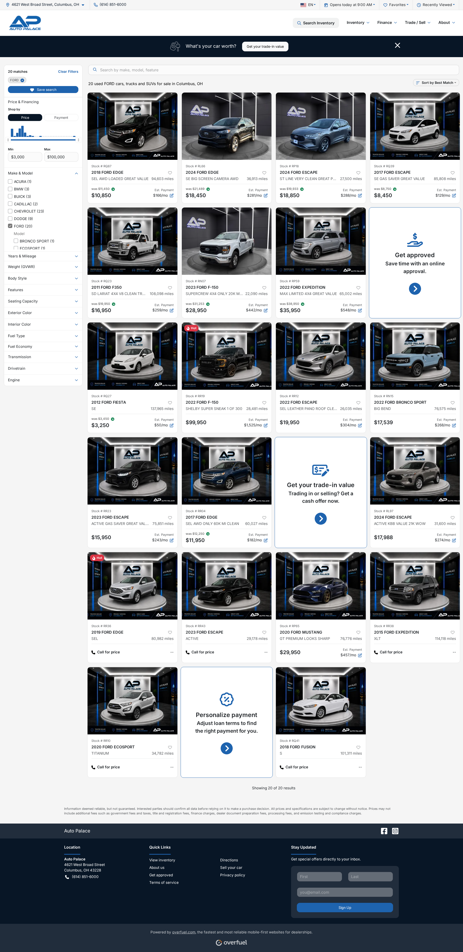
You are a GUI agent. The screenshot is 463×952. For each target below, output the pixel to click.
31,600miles (445, 523)
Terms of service (164, 882)
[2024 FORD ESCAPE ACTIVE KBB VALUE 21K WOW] (415, 470)
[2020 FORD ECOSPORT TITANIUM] (132, 700)
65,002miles (351, 293)
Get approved (161, 875)
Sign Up (345, 907)
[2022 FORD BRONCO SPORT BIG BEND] (415, 356)
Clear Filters (68, 71)
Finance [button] (384, 22)
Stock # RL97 (383, 511)
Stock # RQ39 (384, 166)
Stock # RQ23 (101, 281)
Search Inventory (318, 22)
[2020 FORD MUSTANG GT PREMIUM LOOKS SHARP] (321, 585)
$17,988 (383, 537)
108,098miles (162, 293)
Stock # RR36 (101, 626)
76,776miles (351, 638)
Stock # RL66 (195, 166)
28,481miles (257, 408)
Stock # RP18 (289, 166)
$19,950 (290, 422)
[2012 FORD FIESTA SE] (132, 356)
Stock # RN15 (384, 396)
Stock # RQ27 (101, 396)
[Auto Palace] (25, 23)
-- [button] (172, 652)
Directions (229, 860)
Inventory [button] (355, 22)
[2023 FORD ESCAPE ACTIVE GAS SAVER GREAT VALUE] (132, 470)
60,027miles (256, 523)
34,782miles (163, 753)
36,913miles (257, 178)
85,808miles (445, 178)
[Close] (397, 45)
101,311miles (351, 753)
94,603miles (162, 178)
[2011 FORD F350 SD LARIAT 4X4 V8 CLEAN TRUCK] (132, 241)
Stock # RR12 (289, 396)
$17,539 (383, 422)
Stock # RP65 (290, 626)
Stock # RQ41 (289, 741)
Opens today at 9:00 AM (351, 4)
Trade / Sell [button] (415, 22)
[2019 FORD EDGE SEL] (132, 585)
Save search (46, 89)
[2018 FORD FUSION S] (321, 700)
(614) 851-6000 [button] (113, 4)
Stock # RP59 (290, 281)
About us (156, 867)
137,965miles (162, 408)
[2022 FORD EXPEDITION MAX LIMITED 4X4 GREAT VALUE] (321, 241)
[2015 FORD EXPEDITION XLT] (415, 585)
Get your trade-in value (265, 46)
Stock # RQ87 (101, 166)
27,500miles (351, 178)
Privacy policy (232, 875)
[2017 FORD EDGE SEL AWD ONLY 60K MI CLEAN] (227, 470)
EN (310, 4)
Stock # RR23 (101, 511)
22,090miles (256, 293)
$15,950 (101, 537)
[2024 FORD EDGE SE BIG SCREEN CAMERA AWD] (227, 126)
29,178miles (257, 638)
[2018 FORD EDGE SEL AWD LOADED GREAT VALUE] (132, 126)
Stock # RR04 (195, 511)
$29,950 (290, 652)
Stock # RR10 (100, 741)
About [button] (444, 22)
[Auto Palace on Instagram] (393, 831)
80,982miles (162, 638)
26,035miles (351, 408)
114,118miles (445, 638)
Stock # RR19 (195, 396)
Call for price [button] (108, 652)
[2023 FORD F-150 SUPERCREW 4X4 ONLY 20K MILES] (227, 241)
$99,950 (196, 422)
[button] (47, 4)
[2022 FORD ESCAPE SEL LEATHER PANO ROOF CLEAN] (321, 356)
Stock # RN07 (196, 281)
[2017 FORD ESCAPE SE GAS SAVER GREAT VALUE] (415, 126)
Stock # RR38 (384, 626)
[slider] (8, 140)
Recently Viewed (437, 4)
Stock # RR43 (195, 626)
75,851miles (163, 523)
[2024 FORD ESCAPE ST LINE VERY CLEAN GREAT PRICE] (321, 126)
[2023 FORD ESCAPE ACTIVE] (227, 585)
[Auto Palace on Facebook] (382, 831)
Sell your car (231, 867)
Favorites (397, 4)
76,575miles (445, 408)
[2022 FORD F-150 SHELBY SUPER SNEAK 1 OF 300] (227, 356)
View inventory (162, 860)
